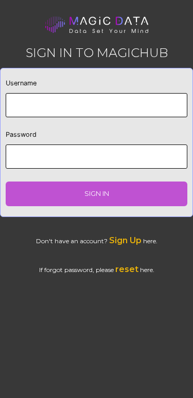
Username (21, 83)
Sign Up (125, 240)
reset (126, 269)
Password (21, 134)
